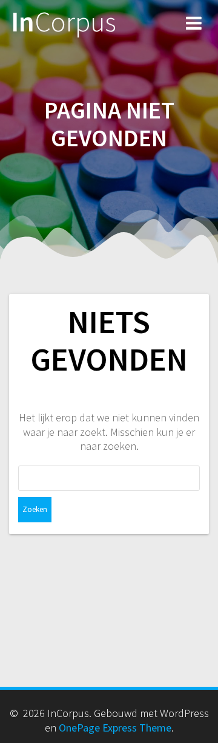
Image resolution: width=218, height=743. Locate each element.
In (63, 22)
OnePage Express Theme (115, 728)
